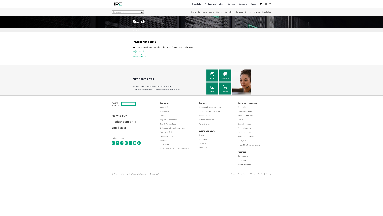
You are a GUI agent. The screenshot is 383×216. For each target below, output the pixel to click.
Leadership (164, 140)
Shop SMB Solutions (138, 57)
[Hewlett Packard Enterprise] (117, 4)
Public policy (164, 145)
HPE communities (244, 132)
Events (201, 135)
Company (243, 4)
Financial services (244, 128)
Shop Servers (136, 53)
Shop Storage (136, 55)
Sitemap (268, 174)
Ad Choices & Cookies (256, 174)
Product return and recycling (209, 111)
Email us (212, 91)
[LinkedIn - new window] (113, 143)
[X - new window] (117, 143)
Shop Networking (137, 51)
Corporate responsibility (169, 120)
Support (254, 4)
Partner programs (244, 164)
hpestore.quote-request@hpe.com (168, 89)
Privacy (233, 174)
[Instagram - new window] (121, 143)
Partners (242, 152)
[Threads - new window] (126, 143)
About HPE (164, 107)
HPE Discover (204, 139)
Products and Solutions (214, 4)
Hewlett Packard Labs (168, 124)
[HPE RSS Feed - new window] (139, 143)
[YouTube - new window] (134, 143)
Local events (203, 143)
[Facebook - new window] (130, 143)
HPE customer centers (246, 137)
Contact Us (242, 107)
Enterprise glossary (245, 124)
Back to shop (136, 30)
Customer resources (247, 103)
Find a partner (243, 160)
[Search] (142, 12)
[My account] (270, 4)
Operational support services (210, 107)
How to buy (225, 91)
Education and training (246, 115)
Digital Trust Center (245, 111)
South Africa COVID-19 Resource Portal (174, 149)
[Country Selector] (266, 4)
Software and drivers (206, 120)
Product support (225, 78)
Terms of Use (242, 174)
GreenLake (196, 4)
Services (231, 4)
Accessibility (164, 111)
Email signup (242, 120)
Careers (162, 115)
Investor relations (166, 136)
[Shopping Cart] (261, 4)
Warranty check (204, 124)
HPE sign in (242, 141)
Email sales (119, 128)
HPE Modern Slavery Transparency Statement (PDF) (172, 130)
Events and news (207, 131)
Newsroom (203, 148)
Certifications (243, 156)
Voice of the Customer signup (249, 145)
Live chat (212, 78)
